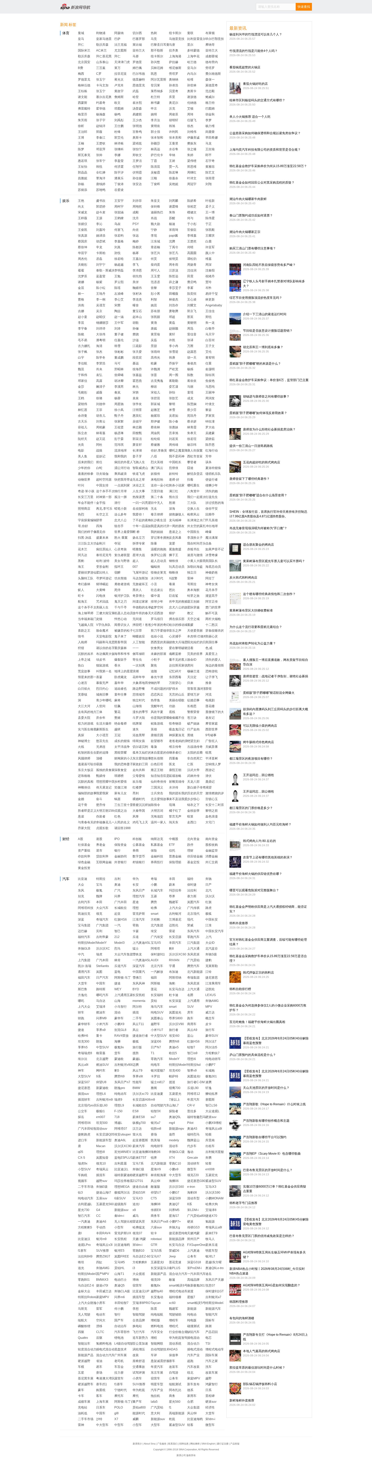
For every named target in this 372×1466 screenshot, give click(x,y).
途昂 (172, 1134)
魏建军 (173, 902)
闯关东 (173, 822)
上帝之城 (84, 659)
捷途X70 (211, 1215)
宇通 (172, 966)
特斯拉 (100, 878)
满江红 (173, 491)
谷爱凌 (119, 190)
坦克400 (174, 1070)
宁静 (154, 229)
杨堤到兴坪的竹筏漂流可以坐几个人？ (255, 34)
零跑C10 (175, 1163)
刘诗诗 (100, 328)
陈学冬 (100, 357)
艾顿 (190, 108)
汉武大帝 (193, 770)
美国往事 (211, 642)
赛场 (154, 1134)
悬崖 (81, 816)
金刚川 (100, 543)
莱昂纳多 (157, 91)
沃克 (172, 108)
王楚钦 (100, 143)
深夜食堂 (120, 770)
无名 (154, 508)
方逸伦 (82, 995)
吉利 (117, 878)
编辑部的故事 (87, 793)
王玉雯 (155, 276)
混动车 (173, 1146)
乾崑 (172, 1419)
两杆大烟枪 (213, 619)
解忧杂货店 (195, 473)
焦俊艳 (210, 380)
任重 (208, 363)
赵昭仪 (100, 317)
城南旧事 (102, 694)
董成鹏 (119, 357)
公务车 (191, 1256)
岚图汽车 (193, 902)
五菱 (154, 896)
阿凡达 (82, 555)
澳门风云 (157, 468)
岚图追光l (193, 1076)
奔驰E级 (102, 1186)
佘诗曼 (82, 415)
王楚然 (191, 241)
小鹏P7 (210, 1064)
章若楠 (155, 247)
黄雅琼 (210, 166)
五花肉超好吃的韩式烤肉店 (261, 462)
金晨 (81, 287)
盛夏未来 (102, 537)
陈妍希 (191, 200)
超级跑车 (120, 1204)
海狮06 (174, 1181)
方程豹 (155, 919)
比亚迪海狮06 (142, 1151)
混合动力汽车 (178, 1273)
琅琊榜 (119, 775)
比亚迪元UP (141, 1291)
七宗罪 (137, 630)
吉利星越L (85, 1204)
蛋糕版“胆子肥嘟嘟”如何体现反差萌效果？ (258, 413)
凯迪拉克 (84, 913)
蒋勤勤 (173, 380)
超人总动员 (158, 561)
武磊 (136, 91)
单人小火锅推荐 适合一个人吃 (249, 116)
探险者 (173, 1111)
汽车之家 (211, 1361)
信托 (172, 850)
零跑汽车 (193, 937)
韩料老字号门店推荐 (243, 1203)
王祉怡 (82, 166)
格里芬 (82, 114)
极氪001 (211, 1076)
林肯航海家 (158, 1175)
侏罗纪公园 (158, 555)
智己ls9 (192, 1053)
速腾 (208, 1082)
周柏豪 (100, 427)
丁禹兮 (173, 247)
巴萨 (117, 38)
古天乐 (82, 421)
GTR (154, 1244)
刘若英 (173, 439)
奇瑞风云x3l (104, 1244)
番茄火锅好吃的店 (255, 83)
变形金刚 (102, 566)
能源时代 (139, 1413)
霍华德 (100, 108)
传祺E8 (156, 1210)
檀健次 (191, 212)
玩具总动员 (176, 566)
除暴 (154, 543)
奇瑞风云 (102, 1169)
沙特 (99, 1419)
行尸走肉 (193, 729)
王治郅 (82, 131)
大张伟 (100, 334)
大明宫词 (157, 810)
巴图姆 (210, 108)
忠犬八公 (120, 520)
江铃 (208, 971)
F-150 (118, 1111)
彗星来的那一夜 (89, 677)
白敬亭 (210, 328)
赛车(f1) (101, 1384)
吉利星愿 (120, 1163)
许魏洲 (155, 369)
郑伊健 (155, 421)
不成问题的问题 (161, 688)
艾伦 (208, 351)
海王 (81, 566)
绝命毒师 (120, 723)
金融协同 (120, 856)
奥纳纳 (173, 79)
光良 (81, 444)
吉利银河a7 (213, 1297)
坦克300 (83, 1041)
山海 (117, 1000)
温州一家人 (158, 822)
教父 (190, 613)
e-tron (191, 1186)
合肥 (190, 1401)
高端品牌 (193, 1279)
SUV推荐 (102, 1250)
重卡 (99, 1035)
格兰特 (210, 102)
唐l (80, 1233)
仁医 (190, 764)
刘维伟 (191, 131)
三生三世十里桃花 (126, 804)
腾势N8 (174, 1041)
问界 (117, 896)
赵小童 (82, 317)
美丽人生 (102, 607)
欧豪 (154, 363)
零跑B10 (138, 1250)
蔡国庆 (82, 241)
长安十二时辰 (214, 804)
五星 (81, 1372)
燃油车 (100, 1012)
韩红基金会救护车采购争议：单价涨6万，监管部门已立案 (269, 380)
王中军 (119, 322)
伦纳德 (191, 102)
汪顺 (154, 178)
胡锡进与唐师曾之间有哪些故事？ (266, 396)
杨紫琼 (155, 415)
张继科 (119, 149)
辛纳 (172, 155)
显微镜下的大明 (216, 712)
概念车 (210, 1018)
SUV (190, 1006)
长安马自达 (176, 989)
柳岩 (154, 386)
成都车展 (84, 1401)
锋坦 (81, 1262)
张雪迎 (173, 351)
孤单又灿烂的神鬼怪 (146, 752)
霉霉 (81, 270)
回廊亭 (210, 514)
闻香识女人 (122, 624)
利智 (154, 299)
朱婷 (190, 155)
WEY (117, 989)
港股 (99, 839)
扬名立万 (139, 537)
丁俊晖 (155, 184)
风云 (136, 1029)
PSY (136, 224)
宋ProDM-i (194, 1268)
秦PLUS (174, 1268)
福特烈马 (193, 1134)
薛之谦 (173, 282)
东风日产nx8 (159, 1221)
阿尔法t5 (211, 1047)
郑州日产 (193, 1239)
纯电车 (155, 1064)
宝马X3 (138, 1198)
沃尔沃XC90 (123, 1146)
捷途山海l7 (103, 1192)
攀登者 (191, 462)
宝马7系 (138, 1163)
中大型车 (175, 1175)
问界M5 (174, 1210)
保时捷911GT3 (215, 1291)
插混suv (83, 1093)
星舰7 (191, 1297)
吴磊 (154, 340)
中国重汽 (139, 971)
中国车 (100, 983)
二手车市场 (85, 1186)
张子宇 (100, 120)
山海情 (137, 706)
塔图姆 (119, 108)
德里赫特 (139, 79)
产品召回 (211, 1332)
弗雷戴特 (84, 108)
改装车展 (211, 1372)
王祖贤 (119, 427)
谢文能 (82, 97)
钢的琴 (155, 682)
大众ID (210, 942)
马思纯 (210, 386)
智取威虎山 (140, 468)
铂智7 (191, 1047)
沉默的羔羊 (85, 653)
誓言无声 (175, 816)
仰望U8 (101, 1082)
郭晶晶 (82, 172)
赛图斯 (210, 1099)
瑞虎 (99, 954)
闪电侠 (100, 595)
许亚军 (210, 247)
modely (174, 1140)
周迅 (190, 328)
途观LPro (84, 1244)
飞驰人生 (139, 462)
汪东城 (155, 241)
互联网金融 (104, 862)
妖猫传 (155, 473)
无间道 (137, 619)
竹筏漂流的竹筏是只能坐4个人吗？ (253, 50)
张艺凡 (173, 253)
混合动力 (193, 1343)
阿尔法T (211, 1041)
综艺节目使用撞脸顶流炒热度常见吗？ (255, 297)
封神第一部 (104, 497)
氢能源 (210, 1221)
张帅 (99, 155)
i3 (134, 1268)
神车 (81, 1070)
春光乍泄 (157, 677)
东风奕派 (193, 954)
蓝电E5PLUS (123, 1157)
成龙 (190, 398)
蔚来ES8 (139, 1117)
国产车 (119, 1320)
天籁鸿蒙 (193, 1233)
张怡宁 (137, 149)
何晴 (190, 247)
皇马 (81, 38)
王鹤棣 (119, 218)
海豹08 (192, 1192)
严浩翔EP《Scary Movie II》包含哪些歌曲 (272, 1153)
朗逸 (99, 1041)
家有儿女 (120, 793)
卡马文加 (102, 85)
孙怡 (172, 392)
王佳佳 (210, 311)
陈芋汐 (119, 172)
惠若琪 (82, 160)
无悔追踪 (157, 816)
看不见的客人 (178, 659)
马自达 (100, 1000)
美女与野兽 (122, 561)
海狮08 (155, 1204)
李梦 (208, 120)
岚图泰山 (157, 1018)
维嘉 (208, 258)
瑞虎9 (118, 1099)
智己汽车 (84, 1215)
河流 (208, 694)
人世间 (100, 706)
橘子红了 (175, 810)
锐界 (154, 1157)
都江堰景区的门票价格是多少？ (251, 808)
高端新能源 (176, 1413)
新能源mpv (176, 1128)
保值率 (173, 1355)
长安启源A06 (142, 1099)
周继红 (191, 172)
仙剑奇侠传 (158, 781)
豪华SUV (211, 1035)
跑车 (190, 1018)
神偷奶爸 (211, 572)
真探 (81, 735)
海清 (99, 346)
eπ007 (100, 1117)
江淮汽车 (139, 919)
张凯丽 (155, 317)
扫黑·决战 (84, 537)
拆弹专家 (139, 543)
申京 (154, 108)
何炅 (154, 258)
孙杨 (81, 184)
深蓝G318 (194, 1262)
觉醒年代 (157, 706)
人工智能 (139, 642)
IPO (117, 839)
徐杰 (190, 126)
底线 (172, 712)
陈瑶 (117, 287)
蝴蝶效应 (139, 636)
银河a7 (155, 1122)
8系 (189, 1204)
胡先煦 (137, 276)
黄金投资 (84, 868)
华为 (136, 878)
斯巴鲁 (82, 989)
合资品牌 (139, 1320)
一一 (136, 648)
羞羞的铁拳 (85, 473)
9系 (98, 1076)
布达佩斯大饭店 (107, 653)
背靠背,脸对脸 (197, 688)
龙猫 (99, 619)
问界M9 (101, 1018)
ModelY (101, 942)
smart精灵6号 (178, 1285)
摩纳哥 (210, 44)
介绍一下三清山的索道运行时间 (264, 314)
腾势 (154, 902)
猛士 (136, 948)
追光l (136, 1204)
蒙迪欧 (119, 1059)
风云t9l (155, 1181)
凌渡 (190, 1291)
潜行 (117, 502)
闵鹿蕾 (210, 131)
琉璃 (172, 804)
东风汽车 (193, 931)
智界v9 (192, 1070)
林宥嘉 (100, 433)
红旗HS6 (120, 919)
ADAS (173, 1349)
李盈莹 (119, 160)
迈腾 (136, 1064)
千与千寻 (120, 607)
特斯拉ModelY (88, 942)
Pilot (190, 1122)
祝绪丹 (210, 276)
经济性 (210, 1407)
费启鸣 (191, 282)
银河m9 (101, 1239)
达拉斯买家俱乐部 (181, 665)
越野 (208, 1378)
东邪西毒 (175, 677)
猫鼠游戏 (102, 665)
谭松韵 (191, 258)
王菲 (99, 409)
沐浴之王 (139, 485)
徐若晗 (119, 258)
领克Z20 (193, 1175)
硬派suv (210, 1117)
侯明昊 (173, 258)
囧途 (190, 468)
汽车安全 (157, 1332)
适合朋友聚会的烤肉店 (258, 544)
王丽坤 (210, 392)
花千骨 (82, 804)
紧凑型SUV (213, 1181)
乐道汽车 (120, 966)
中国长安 (211, 919)
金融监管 (211, 850)
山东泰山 (102, 62)
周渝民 (155, 433)
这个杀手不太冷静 (108, 491)
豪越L (136, 1059)
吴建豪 (210, 433)
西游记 (210, 770)
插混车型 (139, 1297)
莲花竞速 (175, 1262)
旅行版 (137, 1047)
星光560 (174, 1401)
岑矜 (208, 287)
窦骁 (136, 334)
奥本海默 (193, 590)
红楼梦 (137, 787)
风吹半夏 (157, 712)
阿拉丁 (210, 578)
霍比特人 (102, 572)
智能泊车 (84, 1343)
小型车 (119, 1227)
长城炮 (210, 1070)
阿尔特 (137, 1006)
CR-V (191, 1105)
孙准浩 (173, 85)
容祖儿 (82, 427)
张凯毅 (210, 229)
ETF (172, 844)
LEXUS (210, 995)
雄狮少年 (211, 485)
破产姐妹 (193, 723)
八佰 (154, 456)
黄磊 (172, 322)
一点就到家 (122, 485)
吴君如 (173, 415)
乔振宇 (173, 363)
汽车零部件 (122, 1332)
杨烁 (190, 369)
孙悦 (117, 253)
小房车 (100, 1303)
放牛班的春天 (142, 613)
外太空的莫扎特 (198, 526)
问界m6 (119, 1297)
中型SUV (102, 1047)
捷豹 (208, 960)
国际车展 (211, 1355)
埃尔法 (82, 1059)
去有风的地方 (87, 712)
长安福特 (157, 995)
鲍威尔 (210, 97)
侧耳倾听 (139, 653)
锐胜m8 (156, 1128)
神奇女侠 (211, 584)
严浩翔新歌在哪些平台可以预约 (264, 1137)
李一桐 (100, 299)
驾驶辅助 (175, 1314)
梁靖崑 (137, 143)
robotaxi (156, 1239)
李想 (136, 1308)
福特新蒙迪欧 (123, 1175)
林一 (81, 293)
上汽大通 (193, 948)
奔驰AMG (212, 1000)
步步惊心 (193, 799)
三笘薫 (100, 68)
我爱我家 (102, 793)
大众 (81, 884)
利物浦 (100, 33)
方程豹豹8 (140, 1262)
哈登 (136, 97)
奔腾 (208, 1157)
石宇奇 (210, 160)
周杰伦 (82, 258)
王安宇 (119, 200)
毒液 (172, 584)
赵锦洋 (100, 126)
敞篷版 (155, 1186)
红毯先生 (211, 497)
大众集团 (193, 1407)
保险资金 (120, 844)
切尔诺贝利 (140, 746)
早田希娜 (211, 137)
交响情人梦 (213, 764)
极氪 (99, 890)
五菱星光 (175, 1093)
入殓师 (82, 642)
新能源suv (121, 1210)
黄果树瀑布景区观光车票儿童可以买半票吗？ (274, 561)
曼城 (81, 33)
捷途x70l (102, 1285)
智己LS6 (211, 1105)
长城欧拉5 (140, 1105)
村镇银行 (139, 862)
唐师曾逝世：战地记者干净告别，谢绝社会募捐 (275, 676)
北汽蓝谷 (211, 948)
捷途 (117, 983)
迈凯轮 (210, 989)
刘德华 (100, 404)
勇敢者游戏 (122, 584)
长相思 (191, 706)
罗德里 (137, 62)
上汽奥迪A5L (142, 942)
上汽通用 (193, 1000)
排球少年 (157, 601)
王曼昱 (173, 143)
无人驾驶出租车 (125, 1221)
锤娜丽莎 (102, 322)
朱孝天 (191, 433)
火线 (81, 746)
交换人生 (193, 508)
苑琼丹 (191, 415)
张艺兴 (155, 253)
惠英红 (137, 415)
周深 (208, 264)
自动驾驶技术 (160, 1349)
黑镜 (190, 735)
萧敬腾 (173, 311)
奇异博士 (139, 595)
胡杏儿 (100, 415)
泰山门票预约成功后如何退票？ (251, 215)
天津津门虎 (122, 62)
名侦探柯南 (140, 508)
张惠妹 (173, 427)
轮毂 (208, 1134)
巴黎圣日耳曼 (160, 44)
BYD (136, 989)
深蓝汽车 (139, 966)
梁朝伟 (82, 404)
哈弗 (154, 907)
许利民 (173, 131)
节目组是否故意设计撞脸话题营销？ (268, 330)
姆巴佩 (137, 68)
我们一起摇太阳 (198, 497)
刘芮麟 (173, 200)
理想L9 (119, 1105)
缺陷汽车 (193, 1332)
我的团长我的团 (180, 793)
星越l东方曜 (213, 1262)
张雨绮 (155, 351)
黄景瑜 (155, 334)
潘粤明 (100, 340)
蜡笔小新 (120, 508)
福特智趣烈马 (196, 1117)
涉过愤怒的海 (214, 502)
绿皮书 (100, 659)
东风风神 (139, 983)
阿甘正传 (211, 601)
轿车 (81, 1012)
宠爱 (172, 543)
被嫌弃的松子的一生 (128, 630)
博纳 (136, 1279)
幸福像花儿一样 (107, 822)
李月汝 (155, 120)
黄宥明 (210, 357)
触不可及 (211, 613)
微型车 (191, 1169)
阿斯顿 (155, 983)
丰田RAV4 (103, 1233)
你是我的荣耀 (160, 717)
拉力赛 (119, 1372)
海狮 (117, 1041)
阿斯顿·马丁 (122, 977)
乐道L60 (102, 1105)
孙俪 (136, 328)
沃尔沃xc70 (140, 1093)
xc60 (172, 1303)
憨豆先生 (102, 741)
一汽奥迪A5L (142, 960)
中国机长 (175, 462)
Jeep (172, 1256)
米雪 (172, 409)
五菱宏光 (211, 1175)
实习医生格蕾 (87, 729)
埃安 (154, 931)
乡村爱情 (120, 781)
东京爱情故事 (142, 758)
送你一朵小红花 (161, 485)
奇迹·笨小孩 (86, 491)
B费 (80, 68)
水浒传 (173, 787)
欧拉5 (173, 1053)
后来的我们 (85, 462)
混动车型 (193, 1198)
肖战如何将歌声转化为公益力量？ (252, 643)
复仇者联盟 (122, 555)
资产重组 (84, 850)
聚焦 (154, 665)
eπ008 (209, 1169)
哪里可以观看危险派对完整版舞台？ (254, 890)
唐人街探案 (195, 450)
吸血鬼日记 (176, 729)
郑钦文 (137, 155)
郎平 (208, 155)
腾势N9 (119, 1076)
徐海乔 (137, 369)
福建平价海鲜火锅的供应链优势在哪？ (255, 873)
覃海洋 (100, 178)
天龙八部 (193, 781)
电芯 (208, 1337)
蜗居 (117, 799)
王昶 (172, 160)
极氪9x (119, 1047)
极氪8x (155, 1285)
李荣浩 (100, 363)
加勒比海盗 (195, 566)
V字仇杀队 (103, 624)
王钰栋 (82, 91)
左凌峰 (119, 293)
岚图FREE (121, 1256)
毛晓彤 (82, 392)
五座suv (101, 1198)
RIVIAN (174, 960)
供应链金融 (195, 856)
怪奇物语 (175, 723)
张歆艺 (173, 398)
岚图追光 (175, 1012)
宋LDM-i (193, 1210)
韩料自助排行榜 (240, 989)
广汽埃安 (157, 937)
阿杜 (99, 444)
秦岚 (117, 392)
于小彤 (191, 224)
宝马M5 (119, 1262)
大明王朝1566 (105, 810)
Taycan (156, 1303)
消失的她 (211, 491)
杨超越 (119, 264)
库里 (172, 97)
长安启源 (175, 937)
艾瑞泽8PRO (141, 1303)
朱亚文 (155, 200)
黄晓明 (191, 322)
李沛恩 (137, 270)
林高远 (155, 149)
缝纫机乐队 (213, 473)
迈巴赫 (82, 931)
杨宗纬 (191, 444)
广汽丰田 (120, 902)
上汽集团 (84, 960)
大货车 (82, 983)
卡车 (81, 1395)
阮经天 (82, 439)
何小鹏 (119, 1308)
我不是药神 (176, 456)
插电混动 (193, 1337)
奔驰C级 (138, 1169)
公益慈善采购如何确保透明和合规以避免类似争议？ (265, 133)
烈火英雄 (157, 462)
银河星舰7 (158, 1070)
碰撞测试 (193, 1326)
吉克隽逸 (157, 380)
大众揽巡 (139, 1273)
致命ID (191, 659)
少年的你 (84, 468)
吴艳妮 (173, 184)
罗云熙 (119, 282)
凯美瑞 (155, 1140)
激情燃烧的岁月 (216, 793)
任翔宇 (137, 166)
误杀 (208, 462)
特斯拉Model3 (87, 1273)
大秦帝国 (139, 810)
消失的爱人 (213, 659)
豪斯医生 (102, 729)
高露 (99, 380)
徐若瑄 (191, 439)
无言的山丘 (176, 694)
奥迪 (117, 884)
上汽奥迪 (193, 1250)
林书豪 (155, 102)
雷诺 (172, 931)
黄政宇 (119, 91)
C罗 (99, 73)
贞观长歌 (102, 828)
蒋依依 (191, 380)
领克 (99, 913)
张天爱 (137, 351)
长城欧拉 (120, 907)
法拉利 (191, 890)
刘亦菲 (137, 200)
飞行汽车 (139, 1332)
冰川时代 (157, 578)
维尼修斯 (175, 68)
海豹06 (155, 1151)
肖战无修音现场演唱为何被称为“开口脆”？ (258, 528)
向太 (81, 206)
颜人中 (210, 253)
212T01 (138, 1181)
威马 (136, 1215)
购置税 (100, 1390)
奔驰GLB (84, 948)
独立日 (191, 572)
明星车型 (211, 1250)
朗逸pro (119, 1088)
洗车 (208, 1366)
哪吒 (81, 1000)
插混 (136, 1012)
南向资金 (211, 839)
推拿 (208, 682)
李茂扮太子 (195, 537)
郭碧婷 (100, 206)
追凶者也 (120, 688)
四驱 (81, 1332)
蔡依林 (155, 427)
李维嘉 (191, 235)
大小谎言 (102, 735)
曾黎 (154, 287)
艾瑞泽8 (210, 1210)
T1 (152, 1053)
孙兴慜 (155, 62)
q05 (80, 1151)
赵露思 (191, 351)
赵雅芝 (155, 409)
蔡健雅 (155, 444)
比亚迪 (82, 878)
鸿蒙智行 (211, 1384)
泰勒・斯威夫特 (107, 270)
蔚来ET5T (139, 1157)
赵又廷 (100, 439)
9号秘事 (210, 735)
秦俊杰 (191, 363)
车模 (81, 1366)
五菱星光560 (105, 1204)
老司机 (119, 1361)
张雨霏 (210, 178)
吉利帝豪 (102, 937)
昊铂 (154, 1000)
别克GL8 (120, 1029)
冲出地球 (211, 526)
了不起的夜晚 (142, 520)
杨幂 (136, 253)
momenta (139, 1000)
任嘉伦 (119, 340)
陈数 (190, 375)
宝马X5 (156, 942)
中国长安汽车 (214, 931)
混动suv (101, 1128)
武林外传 (193, 775)
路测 (208, 1326)
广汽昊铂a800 (197, 1215)
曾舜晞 (119, 375)
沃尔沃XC (103, 948)
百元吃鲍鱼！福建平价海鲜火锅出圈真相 (257, 1022)
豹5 (116, 1070)
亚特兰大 (139, 50)
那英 (190, 317)
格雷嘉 (100, 1053)
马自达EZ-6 (86, 1285)
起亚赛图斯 (140, 1140)
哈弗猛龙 (139, 1227)
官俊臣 (191, 229)
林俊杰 (173, 299)
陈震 (154, 1308)
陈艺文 (210, 172)
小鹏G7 (174, 1192)
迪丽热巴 (157, 212)
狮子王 (173, 555)
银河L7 (210, 1256)
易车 (99, 1366)
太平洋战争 (122, 746)
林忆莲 (82, 409)
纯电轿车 (157, 1146)
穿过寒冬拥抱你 (161, 537)
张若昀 (119, 235)
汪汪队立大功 (87, 543)
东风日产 (139, 890)
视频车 (82, 1181)
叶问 (81, 485)
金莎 (81, 386)
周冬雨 (173, 264)
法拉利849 (85, 1256)
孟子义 (210, 206)
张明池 (137, 126)
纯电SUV (157, 1012)
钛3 (80, 1192)
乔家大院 (84, 828)
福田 (154, 977)
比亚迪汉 (84, 1239)
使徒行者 (211, 479)
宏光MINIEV (122, 1151)
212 (117, 937)
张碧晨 (155, 398)
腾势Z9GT (103, 1256)
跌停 (190, 844)
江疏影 (137, 346)
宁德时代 (120, 1390)
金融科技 (157, 856)
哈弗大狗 (211, 1204)
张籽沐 (137, 293)
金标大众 (84, 1291)
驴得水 (173, 688)
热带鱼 (155, 700)
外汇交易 (211, 862)
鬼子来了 (120, 636)
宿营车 (137, 1285)
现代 (190, 919)
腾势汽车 (193, 966)
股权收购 (211, 844)
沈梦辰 (82, 276)
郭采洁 (137, 439)
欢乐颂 (137, 781)
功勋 (172, 706)
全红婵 (100, 172)
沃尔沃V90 (176, 1024)
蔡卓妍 (191, 421)
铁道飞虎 (139, 473)
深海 (172, 508)
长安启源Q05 (105, 1134)
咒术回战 (102, 601)
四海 (99, 526)
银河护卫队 (122, 595)
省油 (99, 1361)
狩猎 (81, 648)
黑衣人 (137, 590)
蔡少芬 (191, 409)
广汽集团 (102, 925)
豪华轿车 (84, 1024)
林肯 (117, 960)
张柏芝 (191, 206)
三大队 (191, 502)
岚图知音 (102, 1157)
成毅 (136, 212)
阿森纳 (119, 33)
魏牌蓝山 (193, 1140)
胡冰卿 (119, 380)
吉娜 (81, 311)
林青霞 (191, 427)
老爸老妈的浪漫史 (181, 741)
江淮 (208, 925)
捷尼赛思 (211, 977)
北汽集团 (157, 925)
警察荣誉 (193, 712)
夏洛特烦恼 (213, 468)
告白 (81, 665)
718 (117, 1117)
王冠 (117, 735)
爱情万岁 (193, 694)
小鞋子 (155, 659)
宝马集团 (84, 925)
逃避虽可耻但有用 (90, 764)
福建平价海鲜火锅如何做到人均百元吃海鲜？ (260, 824)
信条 (208, 543)
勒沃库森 (102, 44)
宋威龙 (82, 212)
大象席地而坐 (142, 682)
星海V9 (156, 1169)
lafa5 (154, 1401)
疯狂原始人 (104, 549)
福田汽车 (84, 977)
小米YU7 (157, 1029)
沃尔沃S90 (212, 1192)
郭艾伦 (119, 137)
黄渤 (154, 322)
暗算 (190, 816)
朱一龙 (210, 322)
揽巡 (172, 1082)
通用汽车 (84, 971)
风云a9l (83, 1064)
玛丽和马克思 (105, 642)
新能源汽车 (213, 1308)
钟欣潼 (210, 421)
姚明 (154, 114)
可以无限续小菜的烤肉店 (260, 725)
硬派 (190, 1221)
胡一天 (191, 357)
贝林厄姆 (157, 68)
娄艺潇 (173, 386)
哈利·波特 (102, 561)
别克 (81, 896)
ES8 (136, 1111)
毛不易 (82, 340)
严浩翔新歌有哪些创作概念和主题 (266, 1120)
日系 (208, 1390)
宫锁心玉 (211, 799)
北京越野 (102, 1059)
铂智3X (156, 1111)
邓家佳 (82, 380)
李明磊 (119, 270)
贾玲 (208, 282)
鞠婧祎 (137, 287)
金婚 (81, 799)
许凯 (172, 340)
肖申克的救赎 (178, 601)
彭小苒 (155, 293)
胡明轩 (173, 120)
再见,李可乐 (104, 508)
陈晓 (81, 334)
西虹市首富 (195, 456)
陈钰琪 (210, 375)
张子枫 (82, 351)
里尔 (190, 44)
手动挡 (100, 1227)
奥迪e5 (174, 1047)
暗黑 (208, 752)
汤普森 (137, 108)
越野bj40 (157, 1291)
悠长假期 (157, 758)
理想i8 (100, 1151)
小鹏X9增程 (213, 1122)
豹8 (171, 948)
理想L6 (101, 1093)
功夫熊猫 (120, 578)
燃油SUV (102, 1064)
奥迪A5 (192, 1128)
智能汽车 (211, 1314)
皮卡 (208, 1024)
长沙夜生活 (158, 520)
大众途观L (212, 1111)
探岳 (81, 1117)
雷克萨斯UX (122, 1233)
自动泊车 (120, 1326)
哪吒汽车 (102, 995)
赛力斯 (191, 896)
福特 (190, 878)
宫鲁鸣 (137, 131)
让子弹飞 (211, 677)
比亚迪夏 (157, 1093)
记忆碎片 (175, 671)
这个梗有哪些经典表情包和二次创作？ (269, 594)
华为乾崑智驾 (178, 1337)
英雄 (154, 729)
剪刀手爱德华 (160, 630)
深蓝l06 (156, 1041)
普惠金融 (175, 856)
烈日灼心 (102, 688)
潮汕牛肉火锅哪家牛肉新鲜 (248, 199)
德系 (190, 1390)
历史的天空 (195, 793)
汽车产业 (193, 1355)
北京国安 (84, 62)
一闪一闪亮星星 (143, 502)
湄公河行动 (122, 468)
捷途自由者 (140, 1186)
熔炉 (172, 613)
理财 (190, 850)
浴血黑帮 (139, 735)
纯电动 (191, 1314)
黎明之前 (211, 810)
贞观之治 (120, 810)
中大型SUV (159, 1035)
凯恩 (154, 73)
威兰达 (210, 1012)
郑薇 (99, 131)
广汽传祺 (193, 907)
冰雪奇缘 (211, 555)
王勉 (117, 276)
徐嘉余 (173, 178)
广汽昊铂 (193, 960)
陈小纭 (100, 287)
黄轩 (172, 334)
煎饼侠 (173, 468)
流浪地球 (120, 450)
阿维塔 (155, 948)
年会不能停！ (87, 502)
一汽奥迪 (84, 1221)
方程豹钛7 (212, 1053)
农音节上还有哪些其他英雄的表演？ (268, 857)
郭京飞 (191, 311)
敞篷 (172, 1279)
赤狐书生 (193, 549)
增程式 (173, 1326)
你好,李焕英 (159, 450)
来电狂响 (157, 479)
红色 (117, 816)
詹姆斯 (119, 97)
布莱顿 (210, 33)
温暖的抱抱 (158, 549)
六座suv (156, 1227)
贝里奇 (173, 91)
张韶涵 (119, 212)
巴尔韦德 (139, 73)
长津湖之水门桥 (198, 520)
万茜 (190, 346)
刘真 (117, 247)
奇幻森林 (84, 584)
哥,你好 (83, 526)
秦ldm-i (119, 1215)
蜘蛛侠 (173, 572)
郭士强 (155, 131)
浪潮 (136, 671)
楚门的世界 (213, 607)
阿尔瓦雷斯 (158, 79)
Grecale (192, 1157)
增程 (154, 1337)
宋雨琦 (173, 229)
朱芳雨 (82, 120)
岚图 (99, 971)
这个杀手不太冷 (89, 607)
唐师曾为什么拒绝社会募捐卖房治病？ (269, 429)
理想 (136, 907)
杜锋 (117, 131)
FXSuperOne (196, 1244)
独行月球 (120, 491)
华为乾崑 (139, 1390)
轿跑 (81, 1018)
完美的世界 (195, 653)
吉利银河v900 (123, 1064)
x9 (134, 1210)
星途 (136, 902)
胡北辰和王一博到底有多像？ (263, 347)
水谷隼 (173, 149)
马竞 (154, 38)
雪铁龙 (137, 954)
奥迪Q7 (174, 1204)
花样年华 (139, 677)
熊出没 (173, 497)
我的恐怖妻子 (123, 764)
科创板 (137, 839)
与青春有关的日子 (90, 822)
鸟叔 (117, 224)
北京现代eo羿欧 (89, 1105)
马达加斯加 (140, 578)
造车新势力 (140, 1337)
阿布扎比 (175, 1390)
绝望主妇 (193, 741)
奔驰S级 (211, 954)
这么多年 (120, 514)
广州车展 (120, 1355)
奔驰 (208, 878)
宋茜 (117, 305)
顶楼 (99, 758)
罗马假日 (157, 619)
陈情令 (155, 804)
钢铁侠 (173, 561)
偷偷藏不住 (176, 717)
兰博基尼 (175, 919)
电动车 (100, 1314)
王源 (99, 218)
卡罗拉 (155, 1076)
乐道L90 (193, 1088)
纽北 (190, 1372)
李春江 (100, 137)
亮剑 (136, 793)
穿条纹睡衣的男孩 (217, 630)
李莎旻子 (175, 287)
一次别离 (139, 665)
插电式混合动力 (107, 1349)
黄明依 (155, 126)
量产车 (137, 1401)
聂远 (136, 363)
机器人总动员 (123, 613)
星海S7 (174, 1215)
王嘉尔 (137, 258)
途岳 (208, 1273)
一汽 (117, 925)
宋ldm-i (137, 1244)
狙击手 (119, 526)
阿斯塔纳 (175, 977)
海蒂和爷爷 (122, 653)
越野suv (101, 1181)
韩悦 (99, 166)
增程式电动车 (178, 1291)
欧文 (117, 102)
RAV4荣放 (121, 1035)
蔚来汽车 (139, 1146)
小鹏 (154, 884)
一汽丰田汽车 (196, 1273)
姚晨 (154, 305)
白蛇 (99, 468)
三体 (99, 712)
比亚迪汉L (121, 1169)
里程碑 (210, 1395)
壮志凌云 (157, 590)
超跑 (190, 1361)
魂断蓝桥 (175, 653)
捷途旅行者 (140, 1035)
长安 (136, 884)
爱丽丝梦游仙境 (89, 572)
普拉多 (191, 1111)
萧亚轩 (137, 444)
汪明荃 (137, 409)
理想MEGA (122, 1186)
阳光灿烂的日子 (198, 642)
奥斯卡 (191, 91)
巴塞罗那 (139, 38)
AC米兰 (101, 50)
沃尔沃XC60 (177, 954)
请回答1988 (122, 828)
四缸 (99, 1262)
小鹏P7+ (175, 1221)
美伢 (136, 282)
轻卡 (154, 1233)
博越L (118, 1122)
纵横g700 (139, 1122)
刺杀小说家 (176, 485)
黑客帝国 (120, 642)
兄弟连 (100, 746)
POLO (118, 1407)
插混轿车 (84, 1099)
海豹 (172, 983)
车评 (154, 1355)
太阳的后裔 (195, 752)
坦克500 (102, 1122)
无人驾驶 (84, 1314)
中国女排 (102, 485)
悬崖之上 (175, 531)
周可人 (155, 270)
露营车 (119, 1378)
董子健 (119, 334)
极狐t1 (100, 1111)
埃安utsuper (122, 1134)
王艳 (81, 200)
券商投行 (157, 862)
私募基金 (157, 844)
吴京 (99, 311)
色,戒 (208, 648)
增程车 (173, 1320)
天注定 (191, 677)
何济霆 (119, 166)
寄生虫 (137, 659)
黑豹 (81, 561)
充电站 (82, 1407)
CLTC (100, 1332)
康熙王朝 (175, 770)
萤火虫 (137, 1134)
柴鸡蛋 (155, 264)
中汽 (81, 954)
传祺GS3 (193, 1227)
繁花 (117, 712)
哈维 (190, 79)
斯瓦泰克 (84, 155)
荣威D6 (174, 1250)
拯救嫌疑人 (176, 514)
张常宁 (100, 160)
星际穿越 (193, 607)
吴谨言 (100, 305)
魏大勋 (155, 224)
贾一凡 (173, 166)
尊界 (172, 896)
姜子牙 (137, 456)
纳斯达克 (157, 839)
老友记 (210, 717)
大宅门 (210, 822)
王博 (81, 137)
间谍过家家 (140, 601)
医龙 (172, 764)
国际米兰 (84, 50)
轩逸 (208, 1088)
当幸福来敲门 (87, 619)
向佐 (136, 229)
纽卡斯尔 (175, 33)
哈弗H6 (83, 1035)
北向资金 (193, 839)
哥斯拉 (191, 584)
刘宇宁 (100, 264)
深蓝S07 (84, 1082)
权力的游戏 (85, 723)
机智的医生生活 (89, 752)
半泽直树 (211, 758)
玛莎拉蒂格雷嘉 (125, 1181)
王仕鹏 (119, 126)
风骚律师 (84, 758)
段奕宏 (137, 357)
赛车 (172, 1361)
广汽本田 (102, 960)
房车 (190, 1012)
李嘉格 (119, 241)
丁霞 (154, 160)
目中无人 (157, 502)
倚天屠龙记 (104, 787)
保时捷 (191, 884)
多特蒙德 (193, 50)
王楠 (81, 143)
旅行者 (173, 1029)
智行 (117, 1314)
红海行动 (211, 450)
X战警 (173, 578)
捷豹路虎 (84, 1134)
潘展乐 (119, 178)
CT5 (154, 1198)
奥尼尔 (173, 102)
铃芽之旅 (193, 595)
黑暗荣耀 (120, 752)
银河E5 (119, 1250)
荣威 (190, 925)
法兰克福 (120, 44)
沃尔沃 (210, 896)
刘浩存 (173, 305)
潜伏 (208, 775)
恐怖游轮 (211, 671)
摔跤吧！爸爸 (142, 624)
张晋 (154, 375)
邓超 (172, 317)
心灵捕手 (175, 636)
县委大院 (84, 717)
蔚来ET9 (211, 1233)
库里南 (210, 1140)
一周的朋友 (176, 526)
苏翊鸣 (100, 190)
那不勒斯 (157, 50)
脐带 (99, 520)
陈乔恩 (210, 444)
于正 (208, 224)
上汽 (208, 937)
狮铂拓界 (211, 1093)
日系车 (100, 1407)
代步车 (191, 1146)
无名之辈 (139, 479)
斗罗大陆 (139, 717)
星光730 (83, 1210)
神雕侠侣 (84, 787)
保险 (154, 850)
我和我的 (120, 456)
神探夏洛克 (176, 735)
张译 (190, 340)
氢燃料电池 (104, 1343)
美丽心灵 (211, 636)
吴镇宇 (137, 421)
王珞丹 (100, 293)
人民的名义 (122, 822)
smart (154, 913)
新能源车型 (104, 1140)
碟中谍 (155, 595)
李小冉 (173, 346)
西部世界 (211, 729)
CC (98, 1215)
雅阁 (154, 1088)
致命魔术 (102, 630)
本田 (99, 902)
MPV (208, 1006)
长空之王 (102, 514)
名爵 (190, 995)
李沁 (99, 224)
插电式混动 (195, 1349)
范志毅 (210, 91)
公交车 (82, 1111)
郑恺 (208, 317)
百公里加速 (140, 1343)
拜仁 (81, 44)
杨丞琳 (119, 433)
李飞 (136, 264)
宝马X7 (156, 1256)
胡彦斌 (100, 241)
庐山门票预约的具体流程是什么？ (252, 1054)
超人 (136, 561)
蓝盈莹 (100, 276)
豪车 (81, 1390)
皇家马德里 (104, 38)
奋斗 (99, 799)
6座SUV (120, 1198)
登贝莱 (155, 85)
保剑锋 (155, 206)
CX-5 (81, 1157)
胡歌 (136, 322)
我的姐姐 (157, 531)
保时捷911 (158, 954)
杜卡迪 (173, 995)
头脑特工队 (85, 578)
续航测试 (175, 1384)
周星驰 (119, 404)
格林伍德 (84, 85)
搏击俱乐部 (176, 619)
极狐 (208, 913)
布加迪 (173, 971)
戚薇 (99, 392)
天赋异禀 (211, 746)
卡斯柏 (100, 253)
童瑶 (190, 392)
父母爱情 (139, 775)
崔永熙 (137, 102)
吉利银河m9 (104, 1099)
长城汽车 (157, 890)
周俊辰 (173, 114)
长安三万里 (85, 497)
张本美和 (175, 137)
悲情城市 (139, 694)
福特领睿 (175, 1297)
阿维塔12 (193, 1093)
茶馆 (208, 688)
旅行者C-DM (196, 1082)
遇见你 (100, 531)
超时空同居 (104, 479)
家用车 (191, 1395)
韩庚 (172, 357)
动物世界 (84, 479)
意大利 (155, 1413)
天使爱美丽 (195, 630)
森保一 (210, 79)
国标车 (210, 1320)
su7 (153, 1117)
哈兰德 (191, 62)
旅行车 (210, 1029)
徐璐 (99, 398)
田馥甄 (137, 433)
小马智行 (120, 1006)
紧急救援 (175, 549)
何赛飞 (119, 229)
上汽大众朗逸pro (89, 1303)
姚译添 (100, 235)
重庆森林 (120, 648)
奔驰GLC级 (177, 1151)
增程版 (155, 1320)
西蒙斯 (82, 102)
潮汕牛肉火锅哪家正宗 (244, 232)
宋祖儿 (155, 392)
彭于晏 (119, 439)
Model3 (119, 942)
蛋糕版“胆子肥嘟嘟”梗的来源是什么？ (255, 363)
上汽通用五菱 (123, 995)
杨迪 (172, 224)
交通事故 (139, 1366)
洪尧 (81, 305)
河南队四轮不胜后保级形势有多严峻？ (269, 264)
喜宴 (99, 677)
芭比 (172, 590)
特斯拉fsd (194, 1064)
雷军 (99, 1308)
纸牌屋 (137, 723)
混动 (117, 1012)
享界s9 (101, 1029)
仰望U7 (156, 1192)
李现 (154, 235)
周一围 (173, 375)
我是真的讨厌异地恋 (165, 526)
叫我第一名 (104, 671)
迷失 (136, 729)
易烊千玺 (211, 293)
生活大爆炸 (104, 723)
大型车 (155, 1424)
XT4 (172, 1157)
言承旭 (173, 433)
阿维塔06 (84, 1122)
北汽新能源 (195, 971)
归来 (190, 682)
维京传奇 (175, 746)
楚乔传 (100, 804)
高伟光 (155, 357)
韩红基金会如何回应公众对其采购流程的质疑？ (261, 182)
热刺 (154, 33)
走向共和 (139, 770)
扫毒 (190, 479)
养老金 (100, 844)
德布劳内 (211, 62)
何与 (190, 218)
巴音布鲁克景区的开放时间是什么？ (268, 1170)
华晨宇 (82, 253)
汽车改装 (193, 1366)
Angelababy (213, 305)
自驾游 (173, 1372)
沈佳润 (191, 270)
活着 (190, 648)
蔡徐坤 (82, 247)
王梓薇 (82, 218)
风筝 (136, 816)
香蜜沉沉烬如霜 (143, 804)
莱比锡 (137, 44)
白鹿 (208, 241)
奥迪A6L (120, 1140)
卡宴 (136, 931)
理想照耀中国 (105, 781)
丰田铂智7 (121, 1303)
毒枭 (154, 746)
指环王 (119, 566)
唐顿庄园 (157, 735)
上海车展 (102, 1401)
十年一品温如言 (143, 526)
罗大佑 (210, 427)
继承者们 (175, 752)
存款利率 (84, 856)
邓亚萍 (100, 149)
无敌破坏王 (140, 584)
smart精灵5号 (196, 1303)
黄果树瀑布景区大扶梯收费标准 (251, 610)
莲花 (154, 989)
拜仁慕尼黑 (104, 56)
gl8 (116, 1413)
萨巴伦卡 (157, 155)
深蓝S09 (175, 1198)
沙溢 (136, 340)
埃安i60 (174, 1035)
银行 (117, 850)
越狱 (117, 729)
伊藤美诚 (193, 137)
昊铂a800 (139, 1407)
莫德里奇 (211, 85)
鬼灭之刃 (120, 601)
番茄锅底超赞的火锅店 (244, 67)
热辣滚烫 (139, 497)
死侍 (117, 590)
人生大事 (139, 491)
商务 (172, 1395)
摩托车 (119, 1395)
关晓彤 (82, 264)
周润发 (210, 398)
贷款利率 (102, 856)
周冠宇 (191, 184)
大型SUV (84, 1076)
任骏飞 (191, 120)
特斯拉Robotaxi (89, 1297)
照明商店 (84, 508)
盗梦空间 (157, 607)
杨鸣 (117, 114)
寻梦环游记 (104, 578)
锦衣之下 (193, 804)
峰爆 (208, 531)
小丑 (154, 584)
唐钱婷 (100, 184)
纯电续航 (157, 1314)
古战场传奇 (195, 746)
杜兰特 (155, 97)
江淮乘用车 (213, 983)
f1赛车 (82, 1250)
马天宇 (210, 334)
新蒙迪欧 (102, 1088)
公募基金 (139, 844)
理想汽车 (139, 896)
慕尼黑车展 (85, 1378)
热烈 (81, 514)
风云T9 (137, 1070)
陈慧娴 (191, 404)
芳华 (208, 456)
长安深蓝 (175, 1000)
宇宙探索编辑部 (89, 520)
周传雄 (173, 444)
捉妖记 (100, 456)
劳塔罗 (210, 68)
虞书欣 (100, 200)
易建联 (137, 114)
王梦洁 (137, 160)
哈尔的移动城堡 (180, 624)
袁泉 (136, 398)
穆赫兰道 (193, 671)
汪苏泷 (173, 270)
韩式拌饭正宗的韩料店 (258, 972)
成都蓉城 (211, 56)
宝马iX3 (210, 1186)
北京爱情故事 (160, 799)
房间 (190, 665)
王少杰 (137, 120)
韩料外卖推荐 (238, 923)
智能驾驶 (139, 1314)
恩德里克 (139, 85)
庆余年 (100, 717)
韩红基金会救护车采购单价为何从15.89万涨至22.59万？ (268, 166)
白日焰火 (84, 688)
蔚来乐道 (211, 1244)
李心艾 (119, 299)
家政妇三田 (140, 764)
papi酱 (173, 235)
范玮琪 (119, 444)
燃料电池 (157, 1326)
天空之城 (193, 619)
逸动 (190, 1151)
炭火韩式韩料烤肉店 (243, 577)
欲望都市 (157, 741)
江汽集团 (193, 942)
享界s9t (138, 1076)
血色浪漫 (211, 816)
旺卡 (81, 595)
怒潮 (172, 502)
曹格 (81, 299)
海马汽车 (157, 1006)
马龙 (208, 143)
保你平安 (211, 508)
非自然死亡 (195, 758)
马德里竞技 (176, 38)
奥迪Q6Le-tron (215, 1268)
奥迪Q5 (119, 1285)
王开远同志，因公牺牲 (258, 775)
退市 (99, 850)
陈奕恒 (191, 293)
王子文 (210, 346)
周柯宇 (119, 206)
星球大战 (139, 555)
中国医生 (193, 531)
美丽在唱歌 (176, 700)
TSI (207, 1343)
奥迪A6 (101, 1221)
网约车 (100, 1070)
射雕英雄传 (176, 781)
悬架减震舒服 (160, 1361)
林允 (136, 386)
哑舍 (136, 305)
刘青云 (100, 421)
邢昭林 (119, 369)
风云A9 (192, 1029)
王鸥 (81, 398)
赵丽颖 (173, 328)
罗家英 (210, 415)
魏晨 (81, 369)
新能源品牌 (176, 1239)
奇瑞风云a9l (213, 1128)
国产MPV (102, 1273)
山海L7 (174, 1105)
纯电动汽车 (85, 1198)
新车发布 (193, 1384)
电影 (81, 450)
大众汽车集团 (123, 954)
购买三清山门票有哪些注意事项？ (252, 248)
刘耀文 (191, 305)
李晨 (81, 322)
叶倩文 (210, 404)
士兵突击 (157, 793)
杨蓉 (117, 398)
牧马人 (210, 1239)
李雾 (190, 287)
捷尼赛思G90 (196, 1181)
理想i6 (191, 1059)
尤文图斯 (120, 50)
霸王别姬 (193, 601)
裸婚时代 (139, 799)
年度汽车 (193, 1099)
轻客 (208, 1163)
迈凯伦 (173, 925)
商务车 (155, 1215)
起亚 (117, 913)
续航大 (82, 1320)
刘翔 (208, 184)
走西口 (191, 822)
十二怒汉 (211, 624)
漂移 (99, 1326)
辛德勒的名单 (142, 607)
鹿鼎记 (210, 781)
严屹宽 (173, 369)
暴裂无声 (102, 682)
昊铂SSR (139, 1192)
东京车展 (157, 1372)
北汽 (208, 890)
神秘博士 (84, 741)
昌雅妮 (82, 178)
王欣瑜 (210, 149)
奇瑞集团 (193, 977)
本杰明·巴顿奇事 (198, 636)
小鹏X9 (119, 1024)
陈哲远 (173, 276)
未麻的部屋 (158, 653)
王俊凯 (82, 229)
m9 (153, 1099)
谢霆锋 (173, 206)
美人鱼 (82, 456)
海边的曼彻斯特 (216, 665)
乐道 (136, 937)
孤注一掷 (120, 497)
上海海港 (175, 56)
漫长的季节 (140, 712)
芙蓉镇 (82, 694)
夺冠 (117, 543)
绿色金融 (84, 862)
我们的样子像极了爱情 (93, 531)
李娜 (117, 155)
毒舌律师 (157, 514)
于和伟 (82, 375)
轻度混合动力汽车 (90, 1349)
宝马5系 (156, 1250)
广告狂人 (211, 741)
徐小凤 (119, 409)
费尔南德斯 (213, 73)
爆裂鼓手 (120, 659)
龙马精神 (175, 520)
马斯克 (82, 1308)
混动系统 (175, 1343)
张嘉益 (137, 375)
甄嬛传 (100, 775)
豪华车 (119, 1018)
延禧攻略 (175, 775)
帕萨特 (173, 1076)
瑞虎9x (82, 1163)
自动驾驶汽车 (160, 1105)
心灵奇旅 (120, 549)
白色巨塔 (157, 764)
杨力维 (210, 126)
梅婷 (136, 241)
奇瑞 (154, 878)
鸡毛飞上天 (140, 822)
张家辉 (119, 421)
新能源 (191, 1308)
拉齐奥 (173, 50)
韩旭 (172, 126)
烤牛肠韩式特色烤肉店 (258, 742)
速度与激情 (195, 555)
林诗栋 (119, 143)
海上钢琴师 (85, 613)
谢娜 (81, 282)
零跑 (136, 925)
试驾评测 (139, 1372)
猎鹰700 (174, 1088)
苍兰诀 (191, 717)
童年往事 (120, 694)
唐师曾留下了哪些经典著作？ (249, 478)
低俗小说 (157, 636)
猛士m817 (158, 1082)
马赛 (172, 44)
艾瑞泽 (100, 1006)
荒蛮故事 (84, 671)
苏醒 (172, 218)
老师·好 (174, 479)
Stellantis (102, 966)
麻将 (117, 700)
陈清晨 (155, 166)
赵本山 (137, 317)
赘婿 (117, 717)
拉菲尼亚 (120, 73)
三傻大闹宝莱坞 (107, 613)
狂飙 (117, 706)
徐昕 (81, 126)
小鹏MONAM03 (216, 1198)
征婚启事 (193, 700)
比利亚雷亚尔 (196, 38)
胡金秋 (210, 114)
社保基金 (84, 844)
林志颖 (137, 427)
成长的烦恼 (122, 741)
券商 (136, 850)
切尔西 (137, 33)
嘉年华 (119, 682)
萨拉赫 (173, 62)
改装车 (173, 1366)
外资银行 (120, 862)
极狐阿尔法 (122, 1192)
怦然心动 (120, 619)
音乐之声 (175, 630)
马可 (117, 363)
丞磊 (99, 258)
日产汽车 (102, 977)
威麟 (136, 1419)
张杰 (99, 351)
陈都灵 (137, 247)
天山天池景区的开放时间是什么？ (266, 1087)
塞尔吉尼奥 (104, 97)
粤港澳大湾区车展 (108, 1378)
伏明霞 (137, 172)
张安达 (137, 184)
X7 (116, 1419)
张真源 (82, 235)
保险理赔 (175, 862)
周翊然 (137, 206)
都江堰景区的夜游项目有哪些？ (251, 758)
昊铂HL (119, 1268)
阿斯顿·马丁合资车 (127, 1401)
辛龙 (99, 247)
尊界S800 (176, 1018)
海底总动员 (213, 566)
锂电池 (119, 1337)
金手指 (100, 502)
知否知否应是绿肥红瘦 (166, 775)
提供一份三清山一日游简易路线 (251, 445)
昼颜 (99, 764)
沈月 (136, 218)
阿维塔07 (120, 1128)
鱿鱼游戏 (157, 723)
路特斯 (100, 989)
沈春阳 (210, 270)
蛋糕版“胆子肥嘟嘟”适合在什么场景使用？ (258, 495)
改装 (136, 1355)
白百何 (210, 340)
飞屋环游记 (140, 572)
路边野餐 (139, 688)
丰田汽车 (175, 942)
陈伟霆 (210, 218)
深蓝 (81, 919)
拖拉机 (155, 1395)
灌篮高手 (211, 595)
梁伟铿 (191, 160)
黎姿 (208, 409)
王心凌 (191, 299)
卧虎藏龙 (120, 677)
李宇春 (82, 328)
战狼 (99, 450)
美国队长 (211, 561)
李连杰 (137, 299)
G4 (98, 1210)
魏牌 (99, 896)
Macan (100, 1146)
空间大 (100, 1320)
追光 (81, 1268)
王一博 (210, 212)
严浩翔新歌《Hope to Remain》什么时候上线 (274, 1104)
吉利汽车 (84, 902)
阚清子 (100, 386)
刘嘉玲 (100, 229)
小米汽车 (102, 1024)
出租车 (210, 1146)
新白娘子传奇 (196, 787)
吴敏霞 (155, 172)
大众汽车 (102, 907)
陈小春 (173, 421)
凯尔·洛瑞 (84, 966)
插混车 (100, 1175)
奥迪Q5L (175, 1117)
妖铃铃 (173, 473)
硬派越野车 (140, 1175)
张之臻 (191, 149)
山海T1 (119, 1273)
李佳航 (82, 363)
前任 (99, 462)
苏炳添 (82, 190)
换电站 (137, 1326)
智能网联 (157, 1343)
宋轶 (136, 392)
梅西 (81, 73)
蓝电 (117, 971)
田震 (190, 276)
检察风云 (193, 514)
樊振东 (191, 143)
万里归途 (157, 491)
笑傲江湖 (120, 787)
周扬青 (191, 264)
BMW (136, 1088)
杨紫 (99, 282)
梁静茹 (210, 439)
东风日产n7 (122, 1082)
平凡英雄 (211, 520)
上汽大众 (175, 907)
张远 (136, 235)
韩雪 (117, 346)
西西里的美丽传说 (163, 642)
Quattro (83, 1337)
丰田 (172, 878)
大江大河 (84, 706)
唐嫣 (154, 328)
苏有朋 (155, 311)
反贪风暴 (175, 537)
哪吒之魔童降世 (180, 450)
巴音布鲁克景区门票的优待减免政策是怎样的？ (261, 1236)
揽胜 (136, 1053)
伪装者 (100, 816)
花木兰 (82, 549)
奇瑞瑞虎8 (85, 1053)
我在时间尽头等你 (199, 543)
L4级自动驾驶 (123, 1343)
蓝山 (190, 1035)
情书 (81, 636)
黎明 (172, 404)
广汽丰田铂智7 (88, 1128)
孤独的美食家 (105, 770)
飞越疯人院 (85, 624)
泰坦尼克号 (104, 555)
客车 (99, 1395)
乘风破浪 (120, 473)
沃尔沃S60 (176, 1186)
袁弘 (99, 375)
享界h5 (83, 1047)
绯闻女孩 (139, 741)
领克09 (155, 1279)
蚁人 (81, 590)
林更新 (210, 299)
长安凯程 (139, 995)
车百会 (119, 1366)
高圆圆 (191, 253)
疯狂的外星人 (123, 462)
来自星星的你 (160, 752)
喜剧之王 (84, 630)
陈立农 (82, 433)
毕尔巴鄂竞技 (214, 38)
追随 (154, 671)
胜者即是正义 (87, 810)
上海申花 (193, 56)
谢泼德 (191, 97)
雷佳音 (191, 334)
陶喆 (117, 311)
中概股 (173, 839)
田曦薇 (173, 293)
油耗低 (82, 1413)
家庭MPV (102, 1297)
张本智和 (157, 137)
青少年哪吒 (104, 700)
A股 (80, 839)
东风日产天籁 (214, 1279)
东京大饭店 (85, 770)
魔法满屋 (211, 537)
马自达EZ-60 (141, 1256)
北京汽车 (157, 966)
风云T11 (138, 1024)
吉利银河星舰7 (215, 1151)
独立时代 (139, 700)
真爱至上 (211, 653)
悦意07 (210, 1285)
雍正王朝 (157, 770)
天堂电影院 (104, 636)
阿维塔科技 (85, 907)
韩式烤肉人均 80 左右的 (259, 840)
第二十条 (157, 497)
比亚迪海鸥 (122, 1244)
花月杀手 (211, 590)
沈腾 (172, 241)
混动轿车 (193, 1163)
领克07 (137, 1233)
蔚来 (172, 884)
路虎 (208, 907)
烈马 (117, 948)
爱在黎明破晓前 (180, 648)
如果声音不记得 (216, 549)
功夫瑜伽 (102, 473)
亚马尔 (191, 68)
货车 (117, 1053)
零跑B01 (84, 1279)
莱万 (117, 68)
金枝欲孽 (193, 810)
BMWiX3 (102, 1279)
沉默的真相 (85, 781)
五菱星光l (157, 1262)
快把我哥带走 (123, 479)
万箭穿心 (175, 682)
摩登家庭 (211, 723)
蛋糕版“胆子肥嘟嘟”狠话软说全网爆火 (268, 692)
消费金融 (211, 856)
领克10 (101, 1163)
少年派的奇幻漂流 (163, 624)
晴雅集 (137, 549)
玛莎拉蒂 (175, 890)
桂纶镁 (155, 439)
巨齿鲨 (173, 595)
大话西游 (157, 613)
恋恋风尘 (157, 694)
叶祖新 (210, 200)
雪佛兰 (137, 977)
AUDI (154, 960)
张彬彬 (119, 351)
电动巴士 (120, 1279)
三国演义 (157, 787)
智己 (117, 931)
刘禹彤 (119, 120)
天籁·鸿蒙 (139, 1239)
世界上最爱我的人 (126, 531)
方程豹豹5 (85, 1227)
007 (135, 566)
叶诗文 (191, 178)
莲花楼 (210, 706)
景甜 (154, 346)
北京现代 (193, 913)
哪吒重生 (193, 485)
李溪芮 (119, 386)
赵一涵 (119, 317)
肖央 (99, 369)
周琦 (190, 114)
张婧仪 (82, 224)
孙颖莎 (155, 143)
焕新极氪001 (196, 1285)
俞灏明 (210, 369)
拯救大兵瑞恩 (178, 642)
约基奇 (100, 102)
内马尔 (191, 73)
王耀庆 (210, 235)
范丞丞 (155, 282)
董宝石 (137, 311)
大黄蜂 (100, 590)
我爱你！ (139, 514)
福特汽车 (84, 937)
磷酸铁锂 (84, 1326)
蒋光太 (119, 79)
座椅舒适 (139, 1361)
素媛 (190, 624)
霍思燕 (137, 380)
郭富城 (155, 404)
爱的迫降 (102, 752)
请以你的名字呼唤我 (110, 648)
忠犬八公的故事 (180, 607)
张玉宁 (100, 79)
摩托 (136, 1395)
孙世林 (191, 85)
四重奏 (173, 758)
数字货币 (139, 856)
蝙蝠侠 (155, 566)
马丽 (190, 386)
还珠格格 (84, 775)
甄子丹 (119, 415)
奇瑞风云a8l (213, 1227)
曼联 (190, 33)
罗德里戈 (84, 79)
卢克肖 (119, 85)
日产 (208, 884)
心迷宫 (82, 682)
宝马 (99, 884)
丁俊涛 (119, 184)
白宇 (81, 357)
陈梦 (81, 149)
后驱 (99, 1337)
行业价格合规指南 (181, 1332)
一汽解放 (157, 971)
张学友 (137, 404)
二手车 (137, 1018)
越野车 (155, 1024)
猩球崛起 (102, 584)
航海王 (82, 601)
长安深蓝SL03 (160, 1268)
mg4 (172, 1122)
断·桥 (136, 531)
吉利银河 (175, 913)
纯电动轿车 (213, 1059)
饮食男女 (157, 648)
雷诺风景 (139, 1221)
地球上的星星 (123, 671)
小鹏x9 (173, 1169)
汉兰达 (137, 1128)
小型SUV (84, 1169)
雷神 (190, 578)
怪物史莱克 (158, 572)
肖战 (154, 218)
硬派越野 (84, 1361)
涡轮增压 (139, 1349)
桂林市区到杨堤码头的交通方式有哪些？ (257, 100)
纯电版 (191, 1320)
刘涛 (117, 328)
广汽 (117, 890)
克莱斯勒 (211, 966)
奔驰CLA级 (122, 1291)
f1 (170, 1407)
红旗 (208, 902)
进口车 (82, 1140)
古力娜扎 (84, 346)
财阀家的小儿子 (125, 758)
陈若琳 (173, 172)
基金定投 (193, 862)
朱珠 (172, 212)
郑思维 (191, 166)
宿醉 (117, 572)
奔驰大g (174, 1227)
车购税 (82, 1175)
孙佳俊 (137, 178)
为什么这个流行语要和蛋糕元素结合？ (255, 627)
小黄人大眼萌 (196, 561)
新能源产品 (158, 1273)
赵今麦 (100, 212)
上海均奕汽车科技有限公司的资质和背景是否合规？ (265, 149)
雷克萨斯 (139, 913)
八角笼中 (193, 491)
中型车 (119, 1424)
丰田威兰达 (104, 1291)
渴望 (208, 787)
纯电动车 (120, 1093)
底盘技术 (120, 1349)
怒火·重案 (121, 537)
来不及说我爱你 (180, 799)
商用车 (191, 1024)
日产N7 (156, 1047)
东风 (81, 890)
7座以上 (174, 1099)
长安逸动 (157, 1297)
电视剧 (210, 700)
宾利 (99, 931)
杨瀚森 (100, 114)
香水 (117, 665)
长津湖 (137, 450)
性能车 (137, 1082)
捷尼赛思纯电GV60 (182, 1233)
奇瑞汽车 (102, 919)
